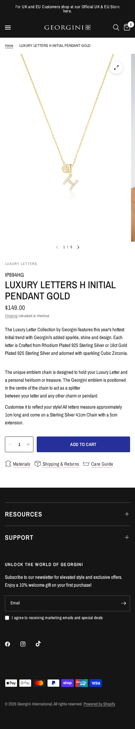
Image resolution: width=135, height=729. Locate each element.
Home (9, 45)
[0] (126, 27)
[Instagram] (27, 644)
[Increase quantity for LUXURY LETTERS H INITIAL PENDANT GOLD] (28, 444)
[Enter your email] (123, 603)
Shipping (11, 315)
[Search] (116, 27)
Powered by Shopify (99, 704)
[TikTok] (43, 644)
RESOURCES (23, 514)
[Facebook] (12, 644)
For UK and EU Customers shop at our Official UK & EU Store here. (67, 9)
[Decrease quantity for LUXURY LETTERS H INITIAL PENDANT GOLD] (10, 444)
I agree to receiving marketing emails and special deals (57, 617)
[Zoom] (116, 67)
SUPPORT (19, 537)
